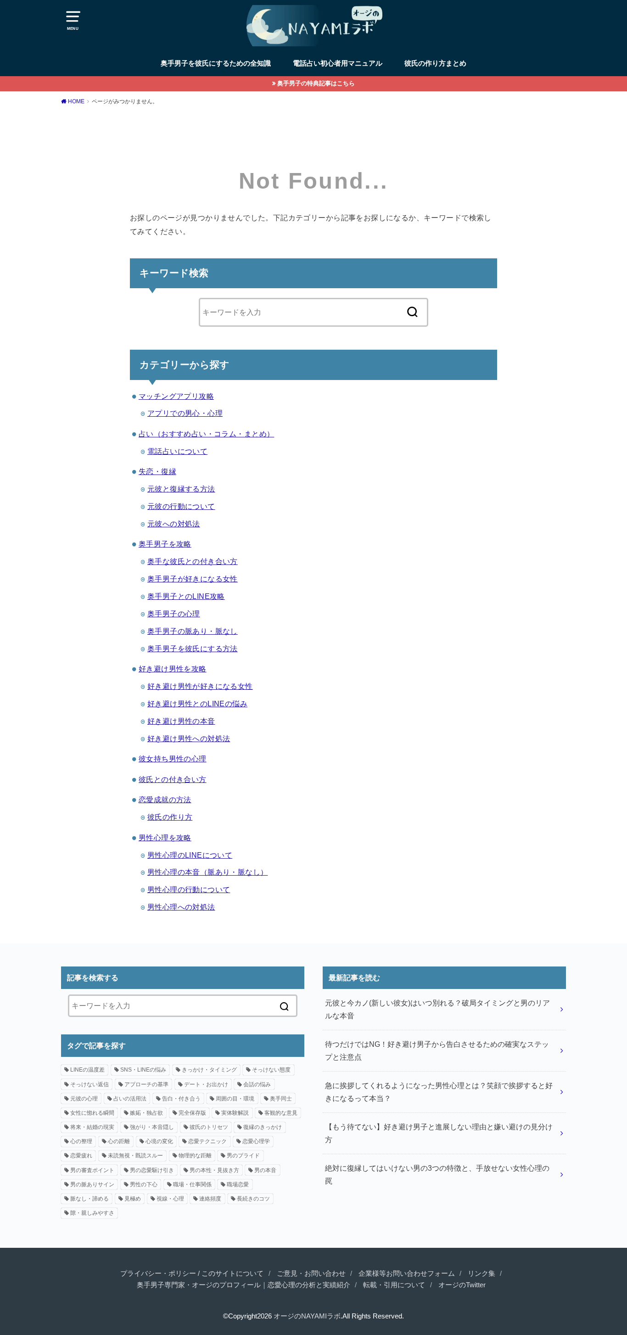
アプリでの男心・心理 (185, 413)
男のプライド (243, 1155)
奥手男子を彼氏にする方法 (192, 648)
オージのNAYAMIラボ (307, 1316)
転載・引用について (394, 1285)
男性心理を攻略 (165, 837)
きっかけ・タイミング (209, 1070)
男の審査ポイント (92, 1170)
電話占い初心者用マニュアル (337, 63)
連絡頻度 (210, 1198)
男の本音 (265, 1170)
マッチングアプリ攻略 (176, 396)
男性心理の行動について (188, 889)
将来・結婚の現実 (92, 1127)
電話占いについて (177, 451)
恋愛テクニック (207, 1141)
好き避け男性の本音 (181, 721)
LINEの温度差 (87, 1070)
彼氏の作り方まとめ (435, 63)
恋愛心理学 (256, 1141)
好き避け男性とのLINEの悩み (197, 703)
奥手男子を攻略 (165, 544)
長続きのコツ (253, 1198)
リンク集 (481, 1273)
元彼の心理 (84, 1098)
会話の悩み (257, 1084)
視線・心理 (170, 1198)
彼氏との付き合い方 (173, 779)
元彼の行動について (181, 506)
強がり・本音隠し (152, 1127)
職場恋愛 (238, 1184)
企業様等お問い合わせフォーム (406, 1273)
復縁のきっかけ (262, 1127)
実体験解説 (235, 1113)
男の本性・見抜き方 (214, 1170)
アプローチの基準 (146, 1084)
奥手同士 (281, 1098)
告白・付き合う (181, 1098)
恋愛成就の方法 (165, 799)
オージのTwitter (462, 1285)
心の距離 (119, 1141)
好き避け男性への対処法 (188, 738)
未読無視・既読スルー (135, 1155)
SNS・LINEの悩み (143, 1070)
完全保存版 (192, 1113)
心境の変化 (159, 1141)
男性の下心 (143, 1184)
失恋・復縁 (157, 471)
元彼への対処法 (173, 523)
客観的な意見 (280, 1113)
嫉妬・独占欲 (146, 1113)
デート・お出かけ (206, 1084)
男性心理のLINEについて (189, 855)
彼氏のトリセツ (209, 1127)
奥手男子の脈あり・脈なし (192, 631)
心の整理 (81, 1141)
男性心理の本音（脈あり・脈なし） (207, 872)
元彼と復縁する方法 (181, 489)
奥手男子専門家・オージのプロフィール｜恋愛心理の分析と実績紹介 (243, 1285)
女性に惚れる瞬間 (92, 1113)
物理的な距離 (195, 1155)
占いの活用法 (129, 1098)
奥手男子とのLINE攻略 (186, 596)
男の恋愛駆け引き (152, 1170)
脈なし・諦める (89, 1198)
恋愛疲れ (81, 1155)
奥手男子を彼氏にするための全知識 (216, 63)
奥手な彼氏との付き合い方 (192, 561)
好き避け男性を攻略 (173, 669)
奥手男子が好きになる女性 (192, 579)
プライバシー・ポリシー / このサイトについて (191, 1273)
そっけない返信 (89, 1084)
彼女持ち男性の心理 (173, 758)
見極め (132, 1198)
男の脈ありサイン (92, 1184)
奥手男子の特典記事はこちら (316, 83)
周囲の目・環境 (235, 1098)
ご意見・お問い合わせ (311, 1273)
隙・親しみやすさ (92, 1213)
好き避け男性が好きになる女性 (200, 686)
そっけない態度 (271, 1070)
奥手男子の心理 (173, 613)
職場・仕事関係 (192, 1184)
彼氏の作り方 (169, 817)
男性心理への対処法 (181, 907)
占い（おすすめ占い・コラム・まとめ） (206, 434)
